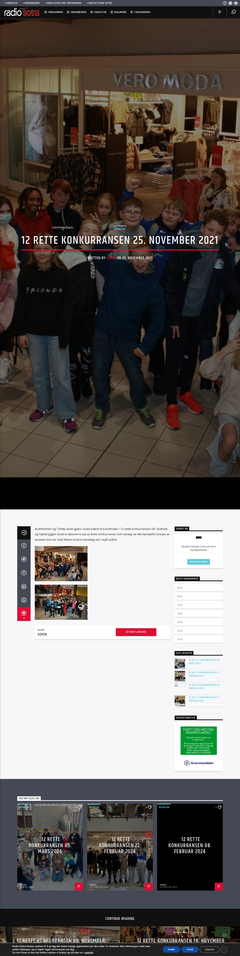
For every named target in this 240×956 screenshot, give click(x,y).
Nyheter (120, 245)
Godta (171, 949)
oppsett (89, 952)
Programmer (55, 12)
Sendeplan (11, 3)
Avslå (190, 949)
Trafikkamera (142, 12)
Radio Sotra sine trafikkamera (64, 3)
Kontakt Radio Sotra (100, 3)
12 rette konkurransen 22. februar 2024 (204, 708)
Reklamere (120, 12)
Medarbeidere (32, 3)
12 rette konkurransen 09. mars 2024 (204, 696)
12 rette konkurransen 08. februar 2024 (204, 721)
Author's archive (136, 666)
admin (111, 274)
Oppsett (209, 949)
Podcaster (100, 12)
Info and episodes (198, 596)
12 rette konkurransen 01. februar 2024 (204, 733)
